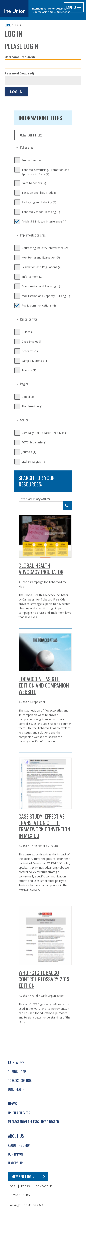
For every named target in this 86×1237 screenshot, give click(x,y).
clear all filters (31, 135)
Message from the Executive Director (33, 1121)
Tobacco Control (20, 1080)
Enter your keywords (34, 499)
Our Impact (15, 1154)
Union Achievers (19, 1113)
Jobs (12, 1186)
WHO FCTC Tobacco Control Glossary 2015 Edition (44, 979)
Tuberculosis (17, 1071)
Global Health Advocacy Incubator (41, 568)
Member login (23, 1176)
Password (19, 73)
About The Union (19, 1145)
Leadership (15, 1163)
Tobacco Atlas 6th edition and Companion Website (44, 685)
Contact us (44, 1186)
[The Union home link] (35, 8)
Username (20, 57)
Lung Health (16, 1089)
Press (25, 1186)
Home (8, 25)
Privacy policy (19, 1195)
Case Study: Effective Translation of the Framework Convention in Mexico (44, 825)
